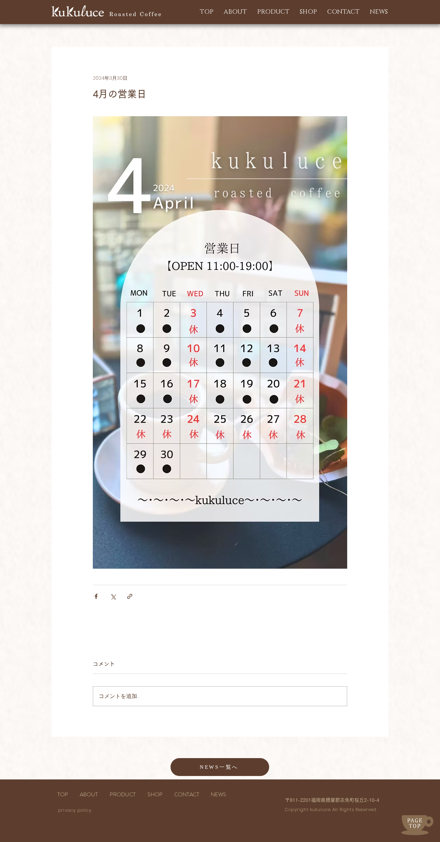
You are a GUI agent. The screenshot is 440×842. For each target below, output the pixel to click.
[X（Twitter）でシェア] (113, 596)
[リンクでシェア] (129, 596)
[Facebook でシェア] (96, 596)
